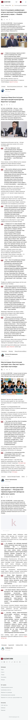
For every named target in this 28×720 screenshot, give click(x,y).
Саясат (2, 672)
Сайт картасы (4, 705)
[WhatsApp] (4, 19)
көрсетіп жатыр (13, 82)
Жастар (11, 351)
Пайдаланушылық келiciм (7, 687)
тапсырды (14, 472)
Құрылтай (11, 645)
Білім (23, 476)
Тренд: (2, 5)
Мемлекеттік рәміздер (6, 692)
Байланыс (3, 707)
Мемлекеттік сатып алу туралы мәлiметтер (11, 697)
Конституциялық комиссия (14, 86)
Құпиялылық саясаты (6, 690)
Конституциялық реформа (20, 5)
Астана (3, 86)
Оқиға (2, 669)
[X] (12, 19)
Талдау (2, 674)
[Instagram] (2, 19)
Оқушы (3, 476)
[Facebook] (9, 19)
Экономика (3, 677)
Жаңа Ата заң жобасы (20, 351)
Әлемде (3, 679)
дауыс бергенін (10, 346)
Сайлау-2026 (8, 5)
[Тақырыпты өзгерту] (21, 2)
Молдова (3, 645)
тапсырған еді (21, 463)
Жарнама (3, 710)
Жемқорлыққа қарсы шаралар (8, 695)
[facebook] (9, 662)
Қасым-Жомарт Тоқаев (13, 476)
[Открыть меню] (26, 2)
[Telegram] (7, 19)
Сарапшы (4, 351)
